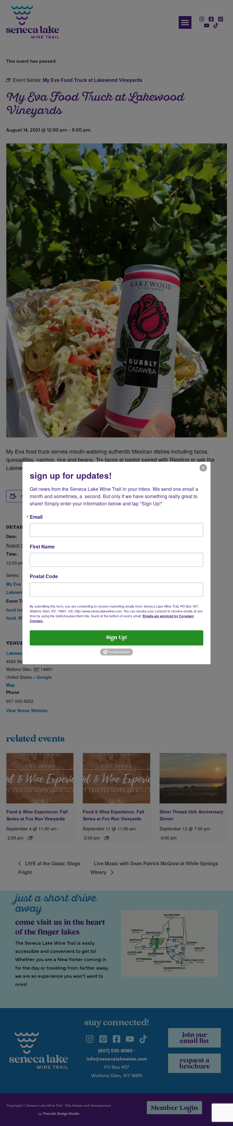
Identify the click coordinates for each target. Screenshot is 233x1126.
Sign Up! (116, 638)
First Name (42, 546)
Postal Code (44, 576)
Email (36, 516)
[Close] (203, 467)
